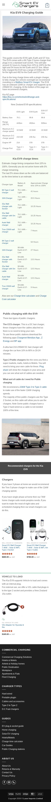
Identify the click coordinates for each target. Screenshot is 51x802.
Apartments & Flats (11, 674)
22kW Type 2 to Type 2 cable (33, 387)
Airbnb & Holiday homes (13, 664)
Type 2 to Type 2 (9, 705)
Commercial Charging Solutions (17, 657)
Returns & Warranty (11, 769)
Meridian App (33, 338)
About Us (6, 766)
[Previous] (3, 538)
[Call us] (14, 782)
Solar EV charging (10, 734)
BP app (17, 341)
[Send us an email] (9, 782)
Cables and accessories (13, 701)
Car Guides (7, 745)
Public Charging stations (13, 749)
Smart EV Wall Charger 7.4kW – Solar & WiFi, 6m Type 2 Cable (37, 547)
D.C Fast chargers (10, 709)
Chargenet (22, 338)
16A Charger (7, 198)
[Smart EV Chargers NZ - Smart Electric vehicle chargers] (25, 4)
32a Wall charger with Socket (7, 206)
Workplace (7, 670)
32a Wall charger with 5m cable (8, 215)
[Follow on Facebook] (4, 782)
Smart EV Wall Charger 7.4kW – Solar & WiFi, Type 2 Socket (11, 547)
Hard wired (7, 694)
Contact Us (7, 772)
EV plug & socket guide (13, 726)
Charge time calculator (24, 296)
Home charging (9, 730)
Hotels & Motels (9, 660)
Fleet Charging (9, 677)
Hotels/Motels (8, 738)
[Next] (47, 538)
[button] (3, 4)
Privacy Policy (8, 776)
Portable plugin (9, 697)
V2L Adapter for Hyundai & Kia (13, 626)
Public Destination (10, 667)
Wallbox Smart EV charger (27, 82)
